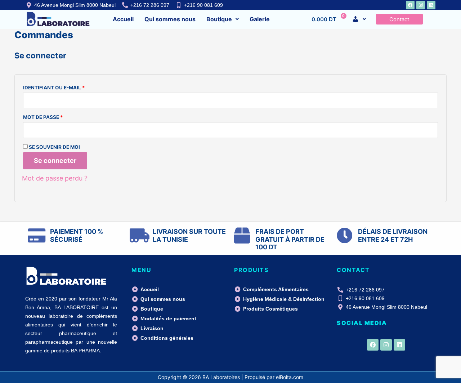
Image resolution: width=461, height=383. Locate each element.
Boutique (219, 19)
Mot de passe (59, 116)
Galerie (260, 19)
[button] (222, 19)
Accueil (123, 19)
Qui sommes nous (170, 19)
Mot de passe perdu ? (55, 178)
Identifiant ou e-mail (70, 86)
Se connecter (55, 160)
